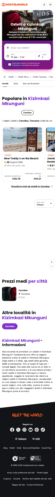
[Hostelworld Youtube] (31, 430)
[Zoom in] (52, 262)
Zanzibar (9, 326)
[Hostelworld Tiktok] (43, 430)
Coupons (7, 479)
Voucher (16, 479)
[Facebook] (12, 430)
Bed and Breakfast (31, 448)
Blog (5, 448)
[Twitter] (18, 430)
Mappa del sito (18, 485)
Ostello (8, 155)
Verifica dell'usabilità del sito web (37, 479)
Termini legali (42, 473)
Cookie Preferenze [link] (35, 485)
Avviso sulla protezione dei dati (20, 473)
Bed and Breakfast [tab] (31, 83)
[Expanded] (5, 77)
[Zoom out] (52, 266)
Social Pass (46, 448)
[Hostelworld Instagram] (24, 430)
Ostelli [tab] (5, 83)
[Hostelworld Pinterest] (37, 430)
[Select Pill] (44, 4)
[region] (27, 234)
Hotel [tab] (15, 83)
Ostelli (12, 448)
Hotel (19, 448)
